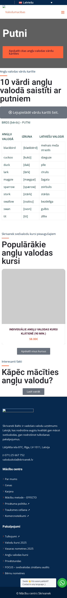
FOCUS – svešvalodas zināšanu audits (27, 567)
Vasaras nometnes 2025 (19, 548)
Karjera (9, 491)
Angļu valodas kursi (16, 554)
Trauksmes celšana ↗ (17, 510)
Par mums (11, 479)
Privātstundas (13, 561)
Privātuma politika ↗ (17, 503)
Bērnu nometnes (15, 573)
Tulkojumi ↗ (12, 536)
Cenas (8, 485)
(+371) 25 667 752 (14, 455)
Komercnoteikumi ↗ (17, 516)
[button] (62, 12)
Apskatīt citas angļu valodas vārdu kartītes (31, 52)
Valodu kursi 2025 (16, 542)
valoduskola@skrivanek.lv (18, 459)
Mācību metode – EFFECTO (21, 497)
